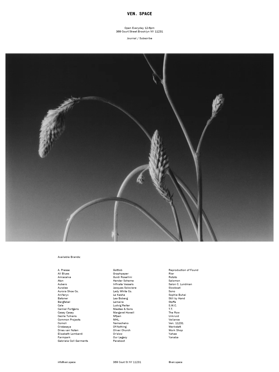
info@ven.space (66, 362)
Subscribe (146, 38)
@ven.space (175, 362)
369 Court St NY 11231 (127, 362)
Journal (132, 38)
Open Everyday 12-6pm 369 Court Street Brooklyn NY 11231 (139, 29)
